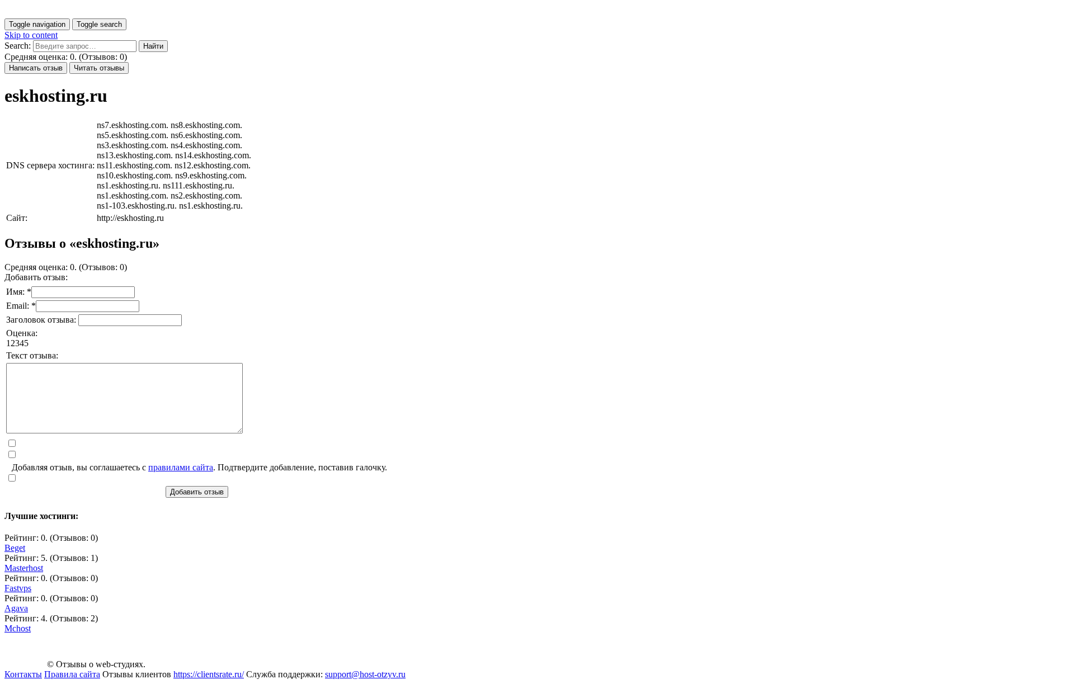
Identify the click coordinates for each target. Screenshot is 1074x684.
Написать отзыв (36, 68)
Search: (17, 45)
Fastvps (17, 588)
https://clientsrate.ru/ (208, 674)
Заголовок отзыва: (42, 319)
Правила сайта (72, 674)
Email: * (21, 305)
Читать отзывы (99, 68)
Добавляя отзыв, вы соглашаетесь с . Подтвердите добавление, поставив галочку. (199, 467)
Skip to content (31, 35)
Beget (14, 548)
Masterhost (23, 568)
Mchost (17, 628)
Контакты (23, 674)
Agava (16, 608)
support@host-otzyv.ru (365, 674)
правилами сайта (180, 467)
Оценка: (21, 333)
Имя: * (18, 291)
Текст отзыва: (32, 355)
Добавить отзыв (197, 492)
